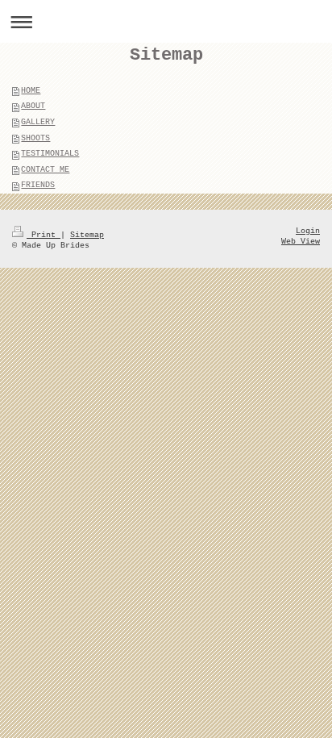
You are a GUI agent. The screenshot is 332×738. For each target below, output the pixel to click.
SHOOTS (35, 138)
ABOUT (33, 106)
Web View (300, 241)
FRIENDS (38, 185)
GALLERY (38, 122)
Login (308, 231)
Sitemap (87, 235)
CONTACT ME (45, 169)
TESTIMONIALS (50, 153)
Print (43, 235)
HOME (30, 90)
